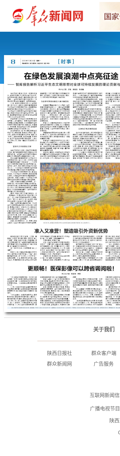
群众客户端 (103, 353)
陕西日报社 (59, 353)
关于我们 (104, 329)
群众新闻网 (59, 364)
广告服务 (104, 364)
